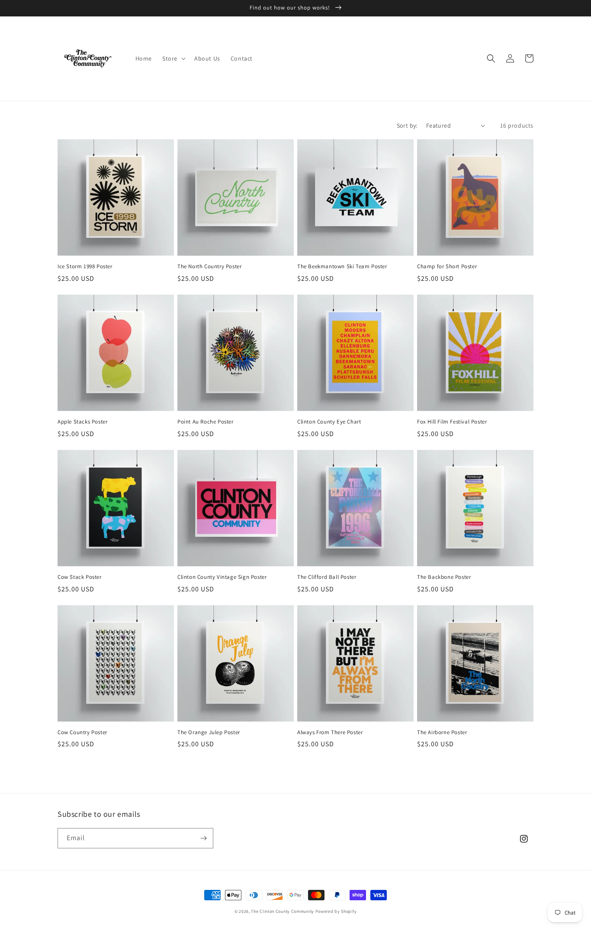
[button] (173, 58)
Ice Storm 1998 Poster (85, 266)
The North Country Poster (209, 266)
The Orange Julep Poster (208, 732)
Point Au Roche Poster (205, 421)
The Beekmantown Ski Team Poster (342, 266)
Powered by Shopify (336, 911)
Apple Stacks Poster (82, 421)
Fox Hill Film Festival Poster (452, 421)
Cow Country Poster (82, 732)
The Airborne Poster (442, 732)
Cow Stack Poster (80, 577)
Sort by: (407, 125)
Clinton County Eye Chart (329, 421)
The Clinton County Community (282, 911)
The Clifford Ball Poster (326, 577)
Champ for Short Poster (447, 266)
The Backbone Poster (444, 577)
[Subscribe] (203, 838)
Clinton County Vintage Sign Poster (222, 577)
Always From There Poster (330, 732)
